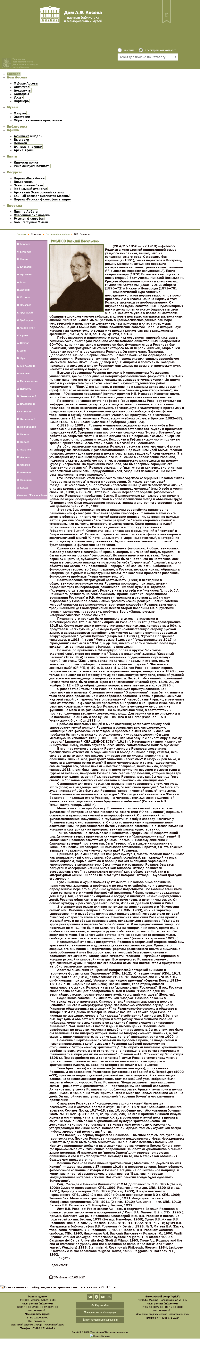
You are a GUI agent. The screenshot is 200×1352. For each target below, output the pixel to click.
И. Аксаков (23, 457)
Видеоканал (23, 182)
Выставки (21, 140)
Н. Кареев (23, 441)
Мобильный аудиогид (30, 189)
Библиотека (17, 126)
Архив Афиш (24, 150)
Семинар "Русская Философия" (32, 495)
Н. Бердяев (23, 244)
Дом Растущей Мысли (31, 222)
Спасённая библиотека (32, 215)
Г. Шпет (21, 350)
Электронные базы (29, 185)
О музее (20, 113)
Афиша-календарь (28, 136)
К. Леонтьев (24, 472)
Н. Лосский (23, 289)
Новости (20, 143)
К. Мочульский (26, 365)
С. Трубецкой (25, 320)
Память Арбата (26, 212)
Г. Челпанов (24, 449)
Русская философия (29, 219)
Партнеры (21, 101)
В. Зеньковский (26, 396)
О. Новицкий (24, 480)
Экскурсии (22, 117)
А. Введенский (26, 403)
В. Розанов (23, 297)
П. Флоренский (26, 327)
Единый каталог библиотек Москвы (42, 196)
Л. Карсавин (24, 266)
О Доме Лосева (26, 83)
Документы (22, 90)
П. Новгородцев (26, 426)
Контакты (21, 94)
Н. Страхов (23, 464)
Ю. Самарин (24, 411)
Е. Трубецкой (25, 312)
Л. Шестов (23, 342)
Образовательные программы (38, 120)
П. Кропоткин (25, 274)
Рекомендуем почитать (32, 166)
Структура (21, 87)
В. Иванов (23, 434)
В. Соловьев (24, 304)
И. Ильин (22, 259)
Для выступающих (28, 147)
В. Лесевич (23, 373)
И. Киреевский (26, 419)
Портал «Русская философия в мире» (42, 199)
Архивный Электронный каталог (39, 192)
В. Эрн (21, 358)
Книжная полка (26, 162)
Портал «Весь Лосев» (30, 178)
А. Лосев (22, 282)
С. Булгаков (24, 251)
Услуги (18, 97)
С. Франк (22, 335)
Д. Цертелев (24, 388)
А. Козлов (22, 487)
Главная (14, 74)
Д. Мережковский (27, 381)
